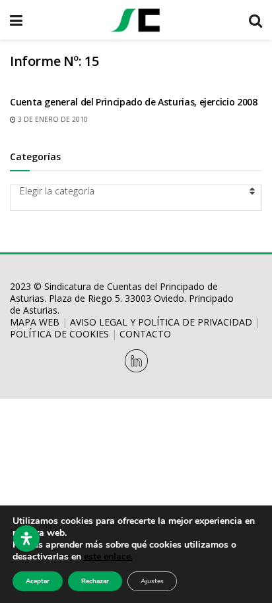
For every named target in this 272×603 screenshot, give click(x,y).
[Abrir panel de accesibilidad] (26, 538)
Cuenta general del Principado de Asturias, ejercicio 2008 (133, 102)
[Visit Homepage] (135, 20)
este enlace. (108, 556)
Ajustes (152, 581)
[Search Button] (255, 20)
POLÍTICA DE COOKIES (59, 334)
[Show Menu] (16, 20)
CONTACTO (145, 334)
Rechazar (95, 581)
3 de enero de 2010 (52, 119)
